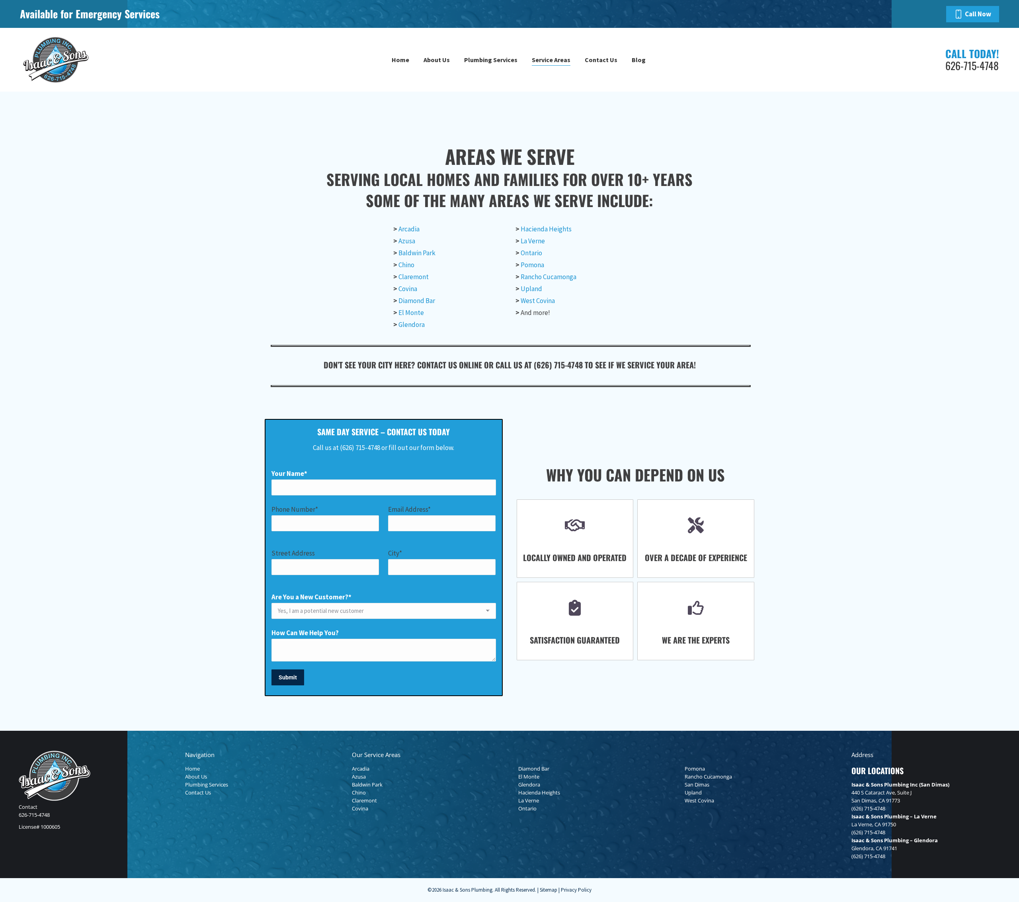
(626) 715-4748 (868, 808)
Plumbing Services (206, 784)
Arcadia (409, 229)
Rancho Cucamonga (548, 276)
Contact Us (198, 792)
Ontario (531, 252)
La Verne (533, 241)
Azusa (406, 241)
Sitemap (548, 889)
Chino (406, 264)
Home (192, 768)
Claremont (413, 276)
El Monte (411, 312)
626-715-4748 (34, 814)
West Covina (538, 300)
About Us (196, 776)
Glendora (411, 324)
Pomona (532, 264)
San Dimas (697, 784)
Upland (531, 288)
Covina (407, 288)
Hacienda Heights (546, 229)
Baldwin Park (416, 252)
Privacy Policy (576, 889)
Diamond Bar (416, 300)
